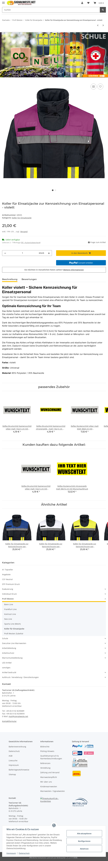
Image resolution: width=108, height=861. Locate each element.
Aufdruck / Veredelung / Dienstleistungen (20, 677)
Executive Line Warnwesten (14, 643)
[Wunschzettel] (88, 3)
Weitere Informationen (73, 269)
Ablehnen (84, 849)
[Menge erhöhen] (49, 253)
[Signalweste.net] (21, 3)
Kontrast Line (10, 614)
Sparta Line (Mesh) (12, 624)
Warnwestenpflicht (48, 777)
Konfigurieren (84, 841)
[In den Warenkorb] (4, 80)
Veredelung (45, 768)
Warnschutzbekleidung (12, 658)
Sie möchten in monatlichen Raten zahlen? (54, 269)
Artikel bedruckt (9, 672)
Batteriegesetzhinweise (19, 769)
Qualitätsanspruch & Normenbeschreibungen (51, 757)
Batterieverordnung (17, 746)
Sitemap (12, 774)
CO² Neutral (7, 579)
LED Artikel (7, 662)
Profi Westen (8, 599)
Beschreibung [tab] (9, 279)
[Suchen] (103, 10)
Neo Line (8, 619)
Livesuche (13, 760)
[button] (82, 3)
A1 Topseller (7, 569)
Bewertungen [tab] (29, 279)
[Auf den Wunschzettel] (100, 86)
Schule (5, 638)
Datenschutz (14, 751)
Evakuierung (7, 589)
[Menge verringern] (5, 253)
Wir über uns (46, 782)
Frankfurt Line (10, 609)
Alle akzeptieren (84, 833)
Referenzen (45, 763)
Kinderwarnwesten (48, 786)
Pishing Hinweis (47, 751)
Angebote (6, 574)
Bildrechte (44, 746)
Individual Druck (9, 594)
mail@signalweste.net (18, 716)
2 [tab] (55, 190)
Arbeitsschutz (8, 653)
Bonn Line (8, 604)
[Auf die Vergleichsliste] (93, 86)
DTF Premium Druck (11, 584)
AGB (10, 756)
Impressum (14, 765)
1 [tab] (52, 190)
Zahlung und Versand (49, 772)
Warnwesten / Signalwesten (52, 791)
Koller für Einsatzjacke (21, 217)
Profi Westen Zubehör (13, 633)
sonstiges (6, 667)
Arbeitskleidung (9, 648)
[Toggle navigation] (3, 1)
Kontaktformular (9, 721)
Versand (24, 231)
